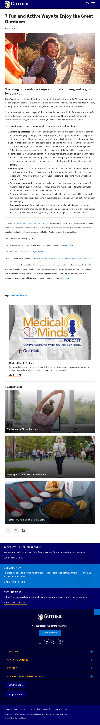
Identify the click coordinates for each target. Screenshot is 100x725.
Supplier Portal (15, 694)
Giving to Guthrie (17, 659)
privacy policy (54, 258)
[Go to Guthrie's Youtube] (60, 641)
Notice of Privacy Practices (15, 709)
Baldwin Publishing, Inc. (27, 223)
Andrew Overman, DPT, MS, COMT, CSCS (33, 252)
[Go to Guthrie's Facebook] (40, 641)
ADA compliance (66, 258)
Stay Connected (50, 632)
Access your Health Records (23, 547)
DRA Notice (46, 709)
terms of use (64, 278)
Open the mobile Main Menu (93, 4)
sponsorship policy (83, 258)
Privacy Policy (34, 709)
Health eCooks (42, 223)
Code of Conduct (61, 709)
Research (13, 668)
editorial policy (42, 258)
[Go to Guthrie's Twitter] (53, 641)
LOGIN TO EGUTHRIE (13, 557)
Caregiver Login (16, 684)
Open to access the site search (87, 4)
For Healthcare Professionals (25, 676)
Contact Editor (67, 245)
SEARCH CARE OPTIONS (14, 582)
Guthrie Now (12, 592)
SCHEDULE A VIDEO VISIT (15, 602)
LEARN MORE (15, 375)
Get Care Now (13, 567)
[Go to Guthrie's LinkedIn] (46, 641)
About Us (12, 651)
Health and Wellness (20, 295)
